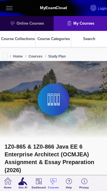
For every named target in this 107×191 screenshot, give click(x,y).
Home (18, 56)
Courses (36, 56)
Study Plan (57, 56)
